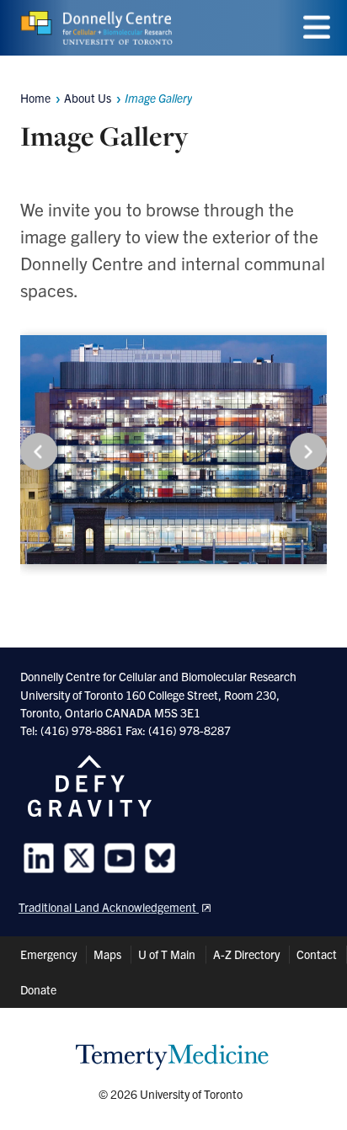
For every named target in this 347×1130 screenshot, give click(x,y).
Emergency (48, 954)
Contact (316, 954)
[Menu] (316, 27)
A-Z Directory (246, 954)
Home (35, 97)
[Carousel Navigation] (173, 451)
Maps (107, 954)
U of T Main (166, 954)
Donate (38, 989)
